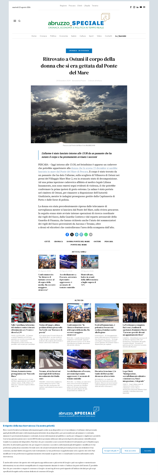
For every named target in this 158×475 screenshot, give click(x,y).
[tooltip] (130, 7)
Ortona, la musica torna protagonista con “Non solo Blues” (23, 373)
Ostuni (97, 241)
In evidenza (83, 50)
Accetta (147, 450)
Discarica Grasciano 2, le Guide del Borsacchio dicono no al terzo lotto (105, 373)
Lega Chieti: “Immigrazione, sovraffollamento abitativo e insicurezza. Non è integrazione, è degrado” (134, 376)
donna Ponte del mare (78, 241)
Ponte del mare (79, 244)
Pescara (72, 6)
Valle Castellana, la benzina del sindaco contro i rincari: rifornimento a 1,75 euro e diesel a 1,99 (23, 329)
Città (47, 241)
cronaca (58, 241)
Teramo (95, 6)
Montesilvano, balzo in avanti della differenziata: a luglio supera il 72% (89, 279)
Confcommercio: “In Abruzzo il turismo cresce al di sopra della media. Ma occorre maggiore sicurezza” (47, 282)
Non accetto (130, 450)
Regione (63, 6)
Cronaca (73, 50)
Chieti (80, 6)
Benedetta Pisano (79, 81)
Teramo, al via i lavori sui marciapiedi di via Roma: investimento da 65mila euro (49, 375)
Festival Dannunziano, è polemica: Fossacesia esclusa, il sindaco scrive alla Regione (105, 329)
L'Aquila (87, 6)
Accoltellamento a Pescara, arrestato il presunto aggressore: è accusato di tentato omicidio (68, 281)
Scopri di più (110, 450)
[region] (79, 448)
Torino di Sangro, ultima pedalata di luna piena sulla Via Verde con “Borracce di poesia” (50, 329)
